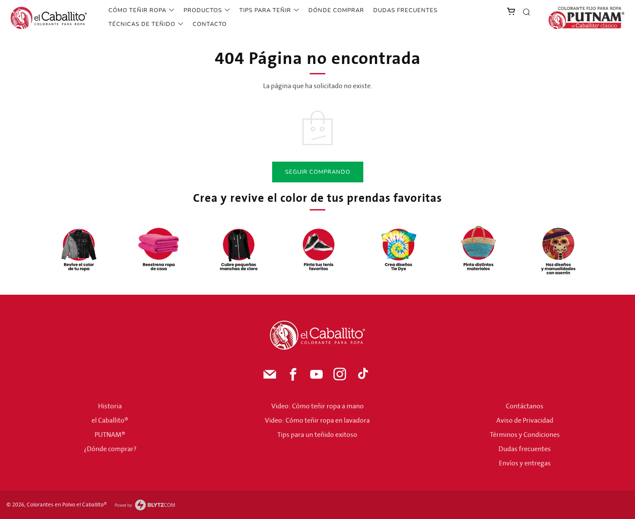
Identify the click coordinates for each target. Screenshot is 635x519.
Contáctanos (524, 406)
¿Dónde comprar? (110, 449)
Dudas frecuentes (405, 10)
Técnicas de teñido (141, 24)
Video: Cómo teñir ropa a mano (317, 406)
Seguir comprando (317, 172)
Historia (110, 406)
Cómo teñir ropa (137, 10)
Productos (203, 10)
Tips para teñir (265, 10)
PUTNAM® (110, 435)
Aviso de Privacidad (524, 420)
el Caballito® (110, 420)
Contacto (210, 24)
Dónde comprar (336, 10)
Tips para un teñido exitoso (317, 435)
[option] (79, 249)
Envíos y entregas (525, 463)
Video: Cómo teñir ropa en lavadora (317, 420)
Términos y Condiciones (525, 435)
